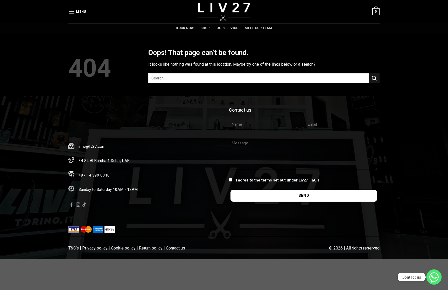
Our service (227, 28)
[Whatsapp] (434, 277)
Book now (185, 28)
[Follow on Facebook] (71, 205)
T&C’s (73, 248)
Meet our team (258, 28)
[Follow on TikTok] (84, 205)
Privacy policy (95, 248)
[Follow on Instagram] (78, 205)
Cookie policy (123, 248)
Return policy (151, 248)
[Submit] (374, 78)
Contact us (175, 248)
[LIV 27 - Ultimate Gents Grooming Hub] (224, 12)
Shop (205, 28)
